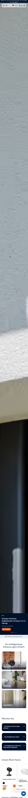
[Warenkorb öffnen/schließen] (24, 5)
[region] (14, 1)
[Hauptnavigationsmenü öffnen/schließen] (3, 5)
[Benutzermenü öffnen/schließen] (22, 5)
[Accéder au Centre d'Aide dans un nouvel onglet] (20, 5)
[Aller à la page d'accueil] (6, 5)
